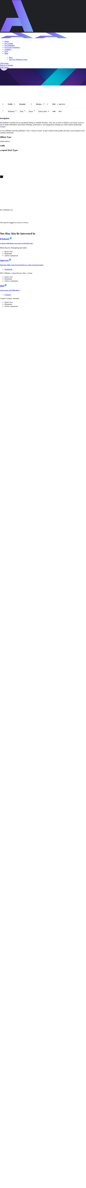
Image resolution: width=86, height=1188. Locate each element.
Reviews (40, 104)
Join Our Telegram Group (18, 59)
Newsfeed (22, 104)
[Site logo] (17, 38)
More (6, 53)
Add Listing (4, 63)
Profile (10, 104)
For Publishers (9, 45)
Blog (10, 57)
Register (10, 65)
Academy (7, 49)
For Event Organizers (12, 47)
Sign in (2, 65)
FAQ (6, 51)
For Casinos (8, 43)
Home (6, 41)
